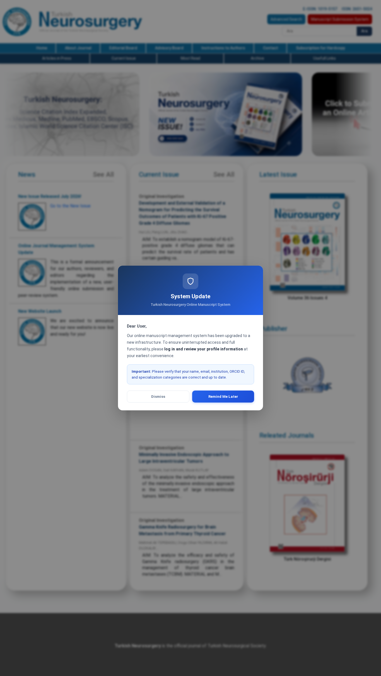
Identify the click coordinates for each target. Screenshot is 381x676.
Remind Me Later (223, 396)
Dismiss (158, 396)
